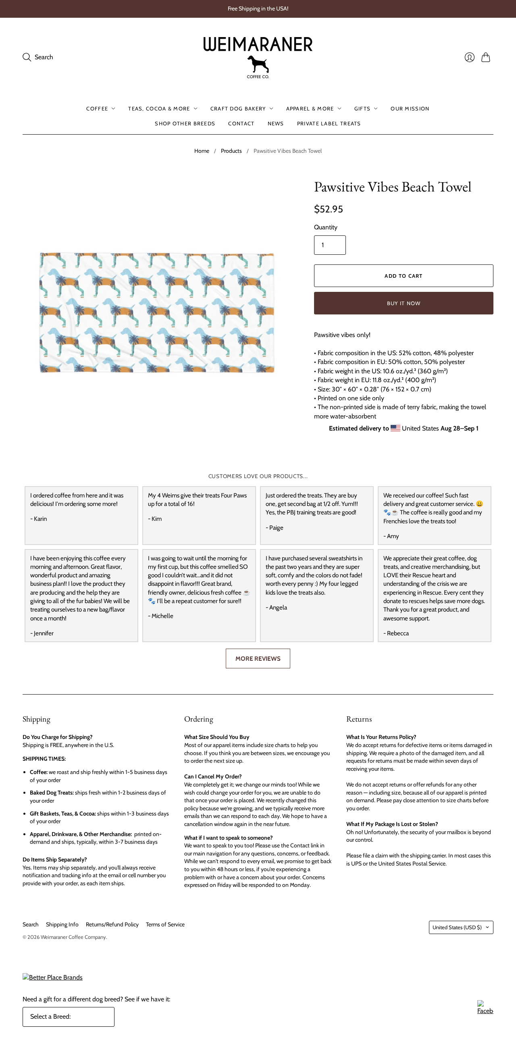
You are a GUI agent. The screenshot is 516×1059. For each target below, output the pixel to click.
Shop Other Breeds (185, 123)
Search (31, 924)
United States (457, 927)
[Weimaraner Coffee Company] (258, 57)
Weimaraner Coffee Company (73, 937)
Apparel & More (310, 108)
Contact (241, 123)
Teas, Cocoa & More (159, 108)
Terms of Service (165, 924)
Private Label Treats (329, 123)
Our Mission (410, 108)
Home (201, 150)
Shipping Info (62, 924)
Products (231, 150)
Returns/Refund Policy (112, 924)
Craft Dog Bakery (238, 108)
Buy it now (404, 303)
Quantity (325, 227)
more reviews (258, 658)
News (276, 123)
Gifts (362, 108)
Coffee (97, 108)
